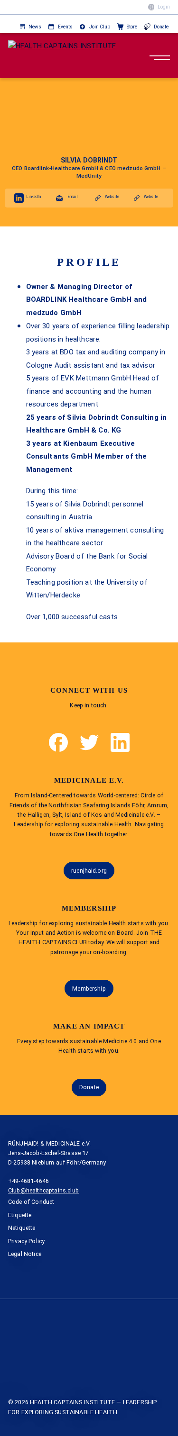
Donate (161, 26)
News (34, 26)
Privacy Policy (26, 1241)
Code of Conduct (31, 1201)
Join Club (99, 26)
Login (164, 6)
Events (65, 26)
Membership (88, 988)
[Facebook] (58, 742)
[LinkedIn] (19, 198)
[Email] (59, 198)
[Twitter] (89, 742)
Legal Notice (24, 1253)
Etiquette (20, 1215)
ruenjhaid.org (89, 870)
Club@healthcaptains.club (43, 1190)
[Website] (97, 198)
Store (132, 26)
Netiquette (22, 1227)
